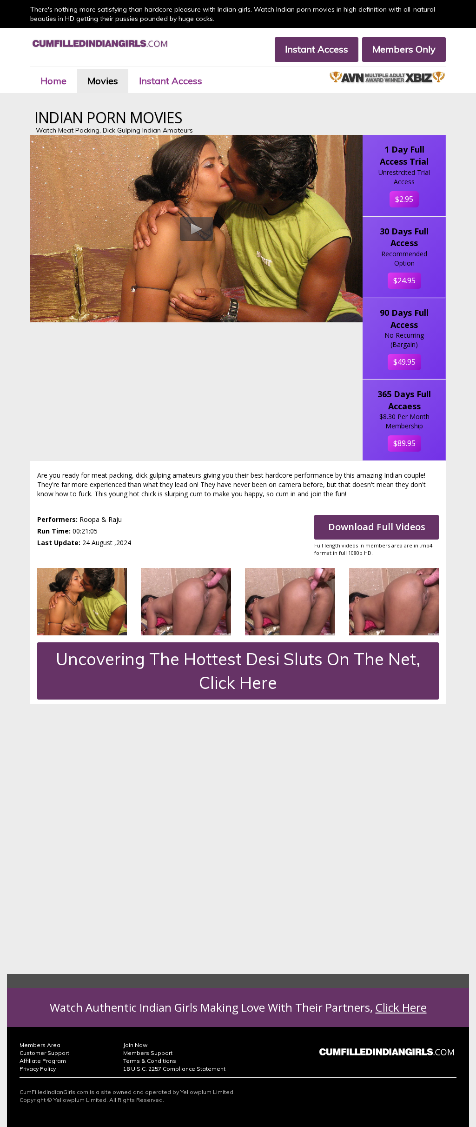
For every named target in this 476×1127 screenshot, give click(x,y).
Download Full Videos (376, 526)
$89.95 (404, 443)
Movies (102, 81)
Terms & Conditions (149, 1060)
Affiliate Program (43, 1060)
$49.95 (404, 362)
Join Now (135, 1044)
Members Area (40, 1044)
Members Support (147, 1052)
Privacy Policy (38, 1068)
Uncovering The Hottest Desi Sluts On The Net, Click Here (238, 670)
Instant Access (316, 49)
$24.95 (404, 280)
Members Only (404, 49)
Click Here (401, 1007)
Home (53, 81)
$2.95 (404, 199)
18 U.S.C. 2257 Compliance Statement (174, 1068)
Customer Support (44, 1052)
